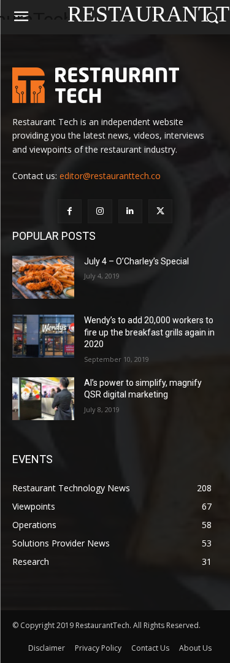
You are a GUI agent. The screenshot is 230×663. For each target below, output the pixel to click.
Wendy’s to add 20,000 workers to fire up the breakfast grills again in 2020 (149, 332)
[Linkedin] (130, 211)
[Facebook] (70, 211)
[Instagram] (100, 211)
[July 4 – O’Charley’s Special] (43, 277)
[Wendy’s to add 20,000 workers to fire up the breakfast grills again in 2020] (43, 336)
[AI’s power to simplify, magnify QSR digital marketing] (43, 398)
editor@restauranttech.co (110, 176)
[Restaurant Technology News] (115, 85)
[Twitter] (160, 211)
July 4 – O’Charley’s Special (136, 261)
